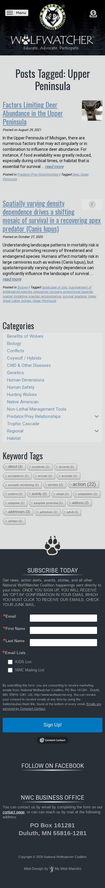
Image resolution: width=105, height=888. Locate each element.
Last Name (15, 641)
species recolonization (44, 296)
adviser (15, 521)
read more (54, 166)
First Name (15, 628)
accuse (45, 475)
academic (40, 466)
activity (39, 493)
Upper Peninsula (44, 301)
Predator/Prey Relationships (37, 174)
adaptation (87, 493)
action (84, 484)
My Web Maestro (68, 869)
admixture (48, 512)
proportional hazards (77, 292)
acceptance (18, 475)
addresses (19, 512)
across (55, 484)
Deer (75, 174)
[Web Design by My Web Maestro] (51, 869)
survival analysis (74, 296)
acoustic (69, 475)
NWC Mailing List (29, 670)
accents (66, 466)
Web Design (33, 869)
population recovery (47, 292)
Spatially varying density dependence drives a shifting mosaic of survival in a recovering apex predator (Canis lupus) (52, 215)
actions (15, 493)
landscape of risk (54, 287)
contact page (13, 812)
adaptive (16, 503)
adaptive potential (48, 503)
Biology (22, 287)
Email (11, 616)
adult (72, 512)
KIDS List (23, 662)
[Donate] (93, 14)
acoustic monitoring (23, 484)
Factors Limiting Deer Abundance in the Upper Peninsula (33, 113)
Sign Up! (52, 724)
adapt (62, 493)
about (15, 467)
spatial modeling (15, 296)
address (80, 503)
